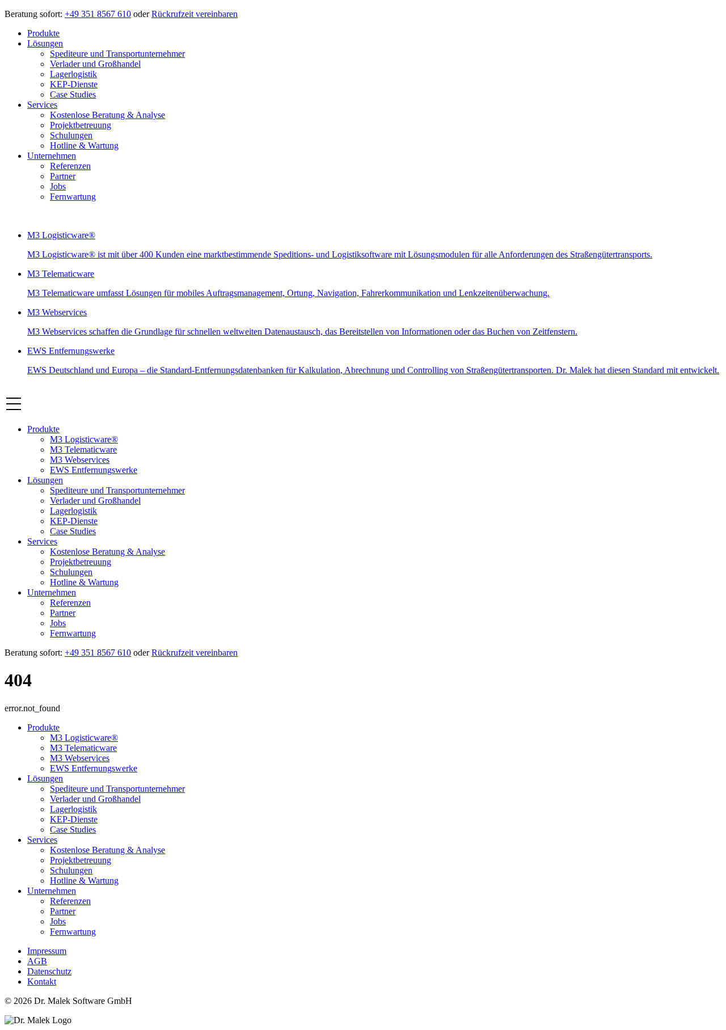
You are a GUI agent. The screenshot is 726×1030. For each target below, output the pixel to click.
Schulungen (71, 135)
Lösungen (45, 43)
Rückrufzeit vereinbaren (194, 14)
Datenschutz (49, 971)
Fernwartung (73, 196)
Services (42, 104)
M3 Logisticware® (84, 439)
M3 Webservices (79, 460)
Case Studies (73, 94)
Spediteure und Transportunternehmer (117, 53)
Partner (62, 176)
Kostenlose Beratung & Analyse (107, 115)
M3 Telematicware (83, 449)
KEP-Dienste (74, 84)
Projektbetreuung (80, 125)
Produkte (43, 33)
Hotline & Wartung (84, 145)
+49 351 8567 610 (98, 14)
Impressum (46, 951)
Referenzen (70, 166)
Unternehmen (51, 156)
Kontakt (41, 981)
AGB (37, 961)
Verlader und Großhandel (95, 64)
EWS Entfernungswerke (93, 470)
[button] (14, 410)
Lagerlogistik (73, 74)
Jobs (58, 186)
